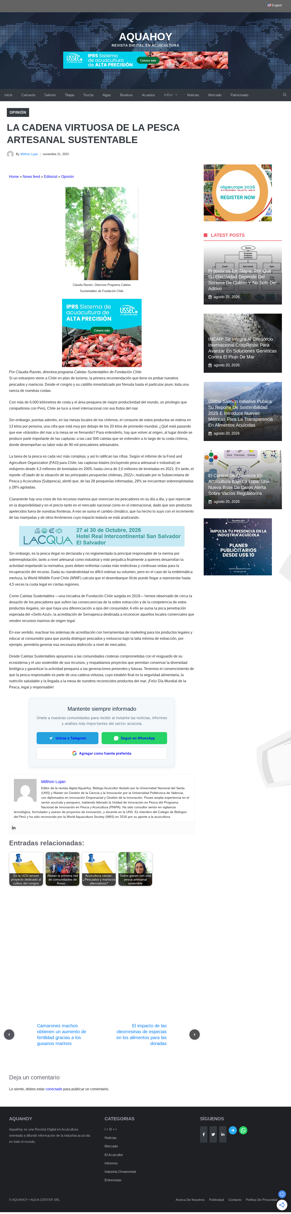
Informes (111, 1163)
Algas (107, 95)
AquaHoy (145, 37)
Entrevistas (113, 1180)
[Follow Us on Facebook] (203, 1134)
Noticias (193, 95)
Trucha (88, 95)
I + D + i (110, 1129)
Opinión (18, 112)
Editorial (50, 177)
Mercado (214, 95)
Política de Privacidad (261, 1199)
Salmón (50, 95)
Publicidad (216, 1199)
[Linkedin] (14, 828)
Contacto (234, 1199)
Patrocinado (239, 95)
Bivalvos (126, 95)
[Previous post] (9, 1034)
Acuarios (148, 95)
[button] (284, 95)
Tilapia (69, 95)
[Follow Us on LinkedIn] (222, 1134)
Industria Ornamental (120, 1172)
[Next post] (194, 1034)
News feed (31, 177)
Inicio (8, 95)
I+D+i (168, 95)
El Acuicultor (114, 1155)
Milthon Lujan (29, 154)
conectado (53, 1089)
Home (14, 177)
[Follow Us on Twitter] (213, 1134)
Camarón (28, 95)
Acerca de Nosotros (190, 1199)
